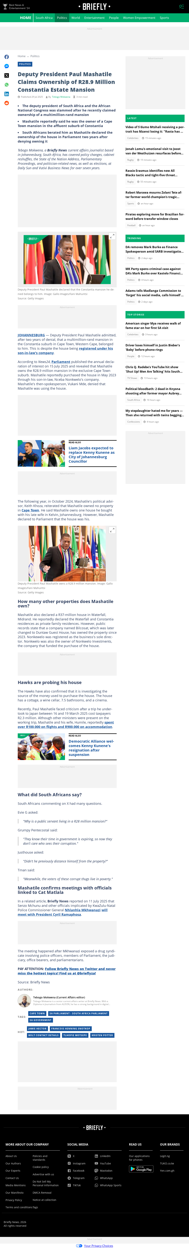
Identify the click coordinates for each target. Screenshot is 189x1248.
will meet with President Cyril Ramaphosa (63, 912)
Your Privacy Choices (98, 1246)
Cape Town (30, 510)
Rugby (130, 159)
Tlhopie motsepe (75, 1035)
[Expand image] (112, 236)
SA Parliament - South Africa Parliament (79, 1013)
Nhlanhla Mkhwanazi (83, 910)
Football (131, 225)
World (75, 18)
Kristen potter (102, 1035)
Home (25, 17)
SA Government (40, 1020)
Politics (62, 18)
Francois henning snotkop (70, 1028)
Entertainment (94, 18)
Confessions (133, 421)
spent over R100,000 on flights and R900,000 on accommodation (66, 724)
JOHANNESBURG (31, 335)
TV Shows (132, 378)
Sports (164, 18)
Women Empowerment (139, 18)
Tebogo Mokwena (61, 96)
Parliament (60, 361)
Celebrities (132, 138)
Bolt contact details (43, 1035)
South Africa (44, 18)
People (114, 18)
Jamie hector (37, 1028)
